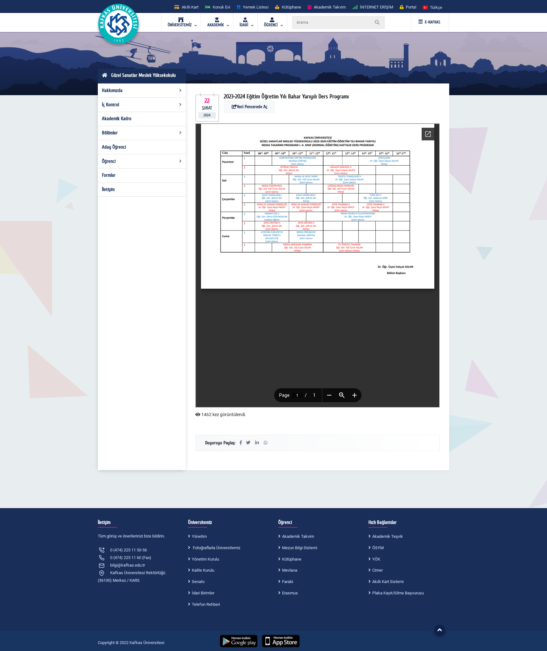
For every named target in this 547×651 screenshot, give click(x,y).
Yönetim (199, 536)
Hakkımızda (112, 90)
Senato (198, 581)
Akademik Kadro (116, 118)
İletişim (108, 189)
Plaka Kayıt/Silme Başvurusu (398, 593)
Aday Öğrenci (114, 147)
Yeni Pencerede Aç (252, 106)
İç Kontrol (110, 104)
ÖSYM (378, 547)
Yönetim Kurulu (205, 559)
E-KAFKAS (432, 22)
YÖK (376, 559)
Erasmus (290, 593)
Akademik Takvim (298, 536)
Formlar (109, 175)
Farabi (287, 581)
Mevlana (289, 570)
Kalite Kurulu (203, 570)
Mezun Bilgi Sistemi (299, 547)
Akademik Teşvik (387, 536)
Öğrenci (109, 161)
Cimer (377, 570)
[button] (433, 7)
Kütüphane (291, 559)
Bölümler (110, 133)
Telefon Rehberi (206, 604)
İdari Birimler (203, 593)
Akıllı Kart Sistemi (388, 581)
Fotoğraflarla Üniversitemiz (216, 547)
